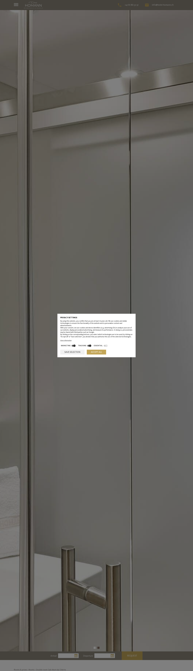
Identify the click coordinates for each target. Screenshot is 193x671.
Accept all (96, 352)
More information (66, 340)
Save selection (72, 352)
